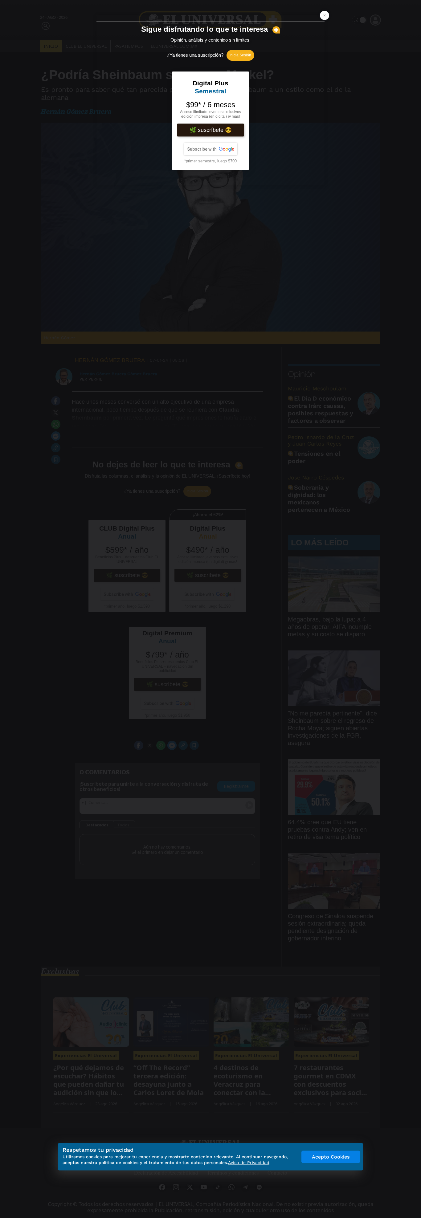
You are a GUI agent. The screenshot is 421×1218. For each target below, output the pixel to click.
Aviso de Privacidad (248, 1162)
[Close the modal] (324, 15)
